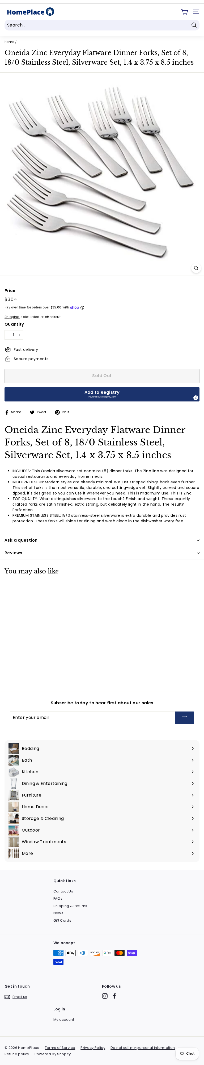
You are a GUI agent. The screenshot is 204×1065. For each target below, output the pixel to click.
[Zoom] (196, 268)
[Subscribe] (184, 718)
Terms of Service (60, 1047)
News (58, 913)
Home (9, 42)
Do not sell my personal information (142, 1047)
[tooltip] (195, 397)
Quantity (14, 324)
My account (63, 1019)
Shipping (12, 317)
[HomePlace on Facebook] (114, 996)
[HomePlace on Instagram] (105, 996)
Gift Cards (62, 920)
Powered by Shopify (53, 1054)
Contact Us (63, 891)
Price (10, 290)
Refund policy (17, 1054)
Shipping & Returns (70, 905)
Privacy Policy (92, 1047)
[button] (102, 394)
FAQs (57, 898)
